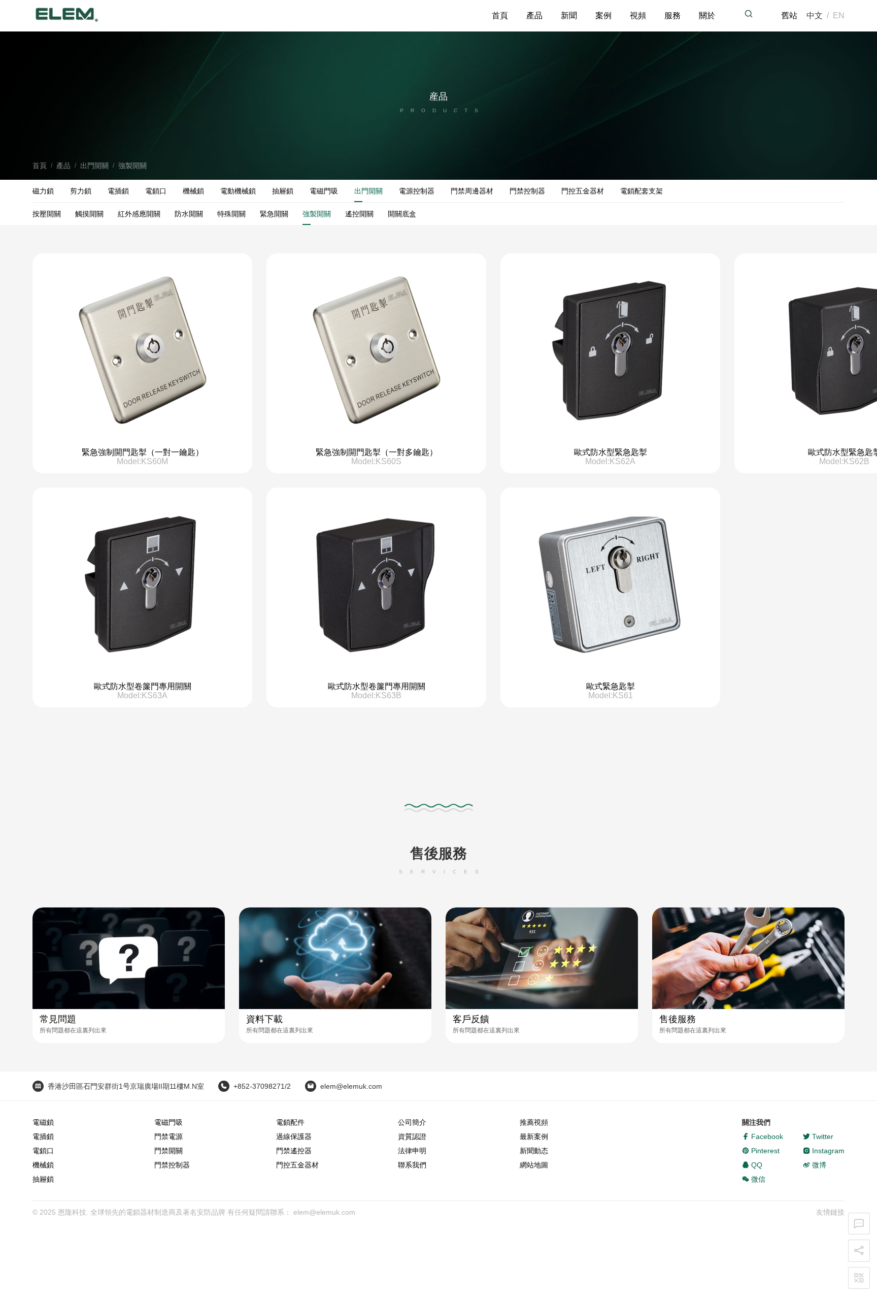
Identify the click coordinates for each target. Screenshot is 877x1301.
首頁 (523, 14)
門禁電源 (168, 1082)
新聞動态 (534, 1096)
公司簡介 (412, 1068)
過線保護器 (294, 1082)
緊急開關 (274, 214)
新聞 (588, 14)
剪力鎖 (80, 191)
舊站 (794, 14)
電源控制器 (416, 191)
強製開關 (132, 165)
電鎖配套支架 (641, 191)
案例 (621, 14)
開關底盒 (402, 214)
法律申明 (412, 1096)
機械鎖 (193, 191)
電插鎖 (118, 191)
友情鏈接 (830, 1158)
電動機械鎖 (238, 191)
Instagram (827, 1096)
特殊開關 (231, 214)
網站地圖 (534, 1111)
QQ (755, 1111)
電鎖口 (155, 191)
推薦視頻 (534, 1068)
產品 (556, 14)
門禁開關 (168, 1096)
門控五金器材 (582, 191)
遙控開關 (359, 214)
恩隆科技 (72, 1158)
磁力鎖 (43, 191)
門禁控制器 (527, 191)
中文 (818, 14)
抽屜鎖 (282, 191)
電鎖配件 (290, 1068)
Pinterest (764, 1096)
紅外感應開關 (139, 214)
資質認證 (412, 1082)
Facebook (766, 1082)
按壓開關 (46, 214)
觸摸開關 (89, 214)
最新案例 (534, 1082)
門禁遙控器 (294, 1096)
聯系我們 (412, 1111)
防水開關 (189, 214)
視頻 (653, 14)
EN (840, 14)
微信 (757, 1125)
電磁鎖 (43, 1068)
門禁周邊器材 (472, 191)
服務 (686, 14)
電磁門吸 (324, 191)
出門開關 (94, 165)
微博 (818, 1111)
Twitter (821, 1082)
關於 (718, 14)
